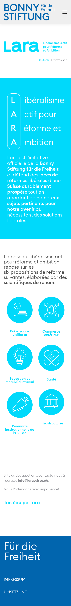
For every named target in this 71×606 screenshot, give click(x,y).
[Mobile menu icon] (64, 12)
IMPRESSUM (14, 580)
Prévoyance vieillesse (19, 333)
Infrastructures (51, 423)
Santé (51, 379)
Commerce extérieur (51, 333)
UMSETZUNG (15, 592)
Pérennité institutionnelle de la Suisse (19, 429)
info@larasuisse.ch (33, 480)
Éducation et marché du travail (19, 380)
